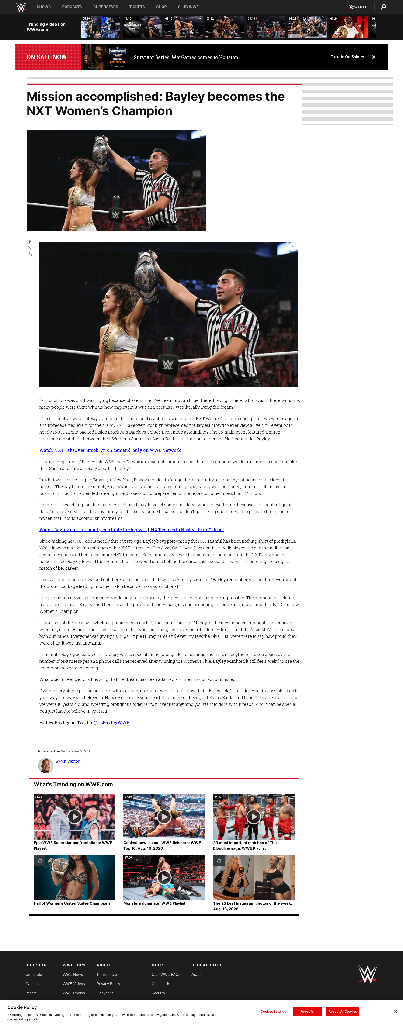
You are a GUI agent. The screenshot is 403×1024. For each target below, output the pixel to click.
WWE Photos (74, 993)
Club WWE (188, 7)
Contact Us (161, 984)
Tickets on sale (345, 57)
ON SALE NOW (47, 57)
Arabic (196, 974)
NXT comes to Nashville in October (187, 529)
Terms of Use (107, 974)
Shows (44, 7)
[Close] (395, 1011)
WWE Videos (74, 984)
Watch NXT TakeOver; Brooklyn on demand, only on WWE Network (110, 450)
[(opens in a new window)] (104, 57)
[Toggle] (30, 254)
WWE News (73, 974)
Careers (32, 984)
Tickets (137, 7)
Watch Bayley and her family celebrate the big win (93, 529)
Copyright (105, 993)
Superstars (105, 7)
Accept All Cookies (343, 1011)
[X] (30, 248)
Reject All (307, 1011)
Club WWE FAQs (166, 974)
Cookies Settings (273, 1011)
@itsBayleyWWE (111, 722)
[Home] (20, 7)
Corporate (33, 974)
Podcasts (72, 7)
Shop (161, 7)
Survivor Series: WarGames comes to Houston (186, 57)
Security (158, 993)
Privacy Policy (108, 984)
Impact (30, 993)
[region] (201, 1012)
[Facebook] (30, 241)
